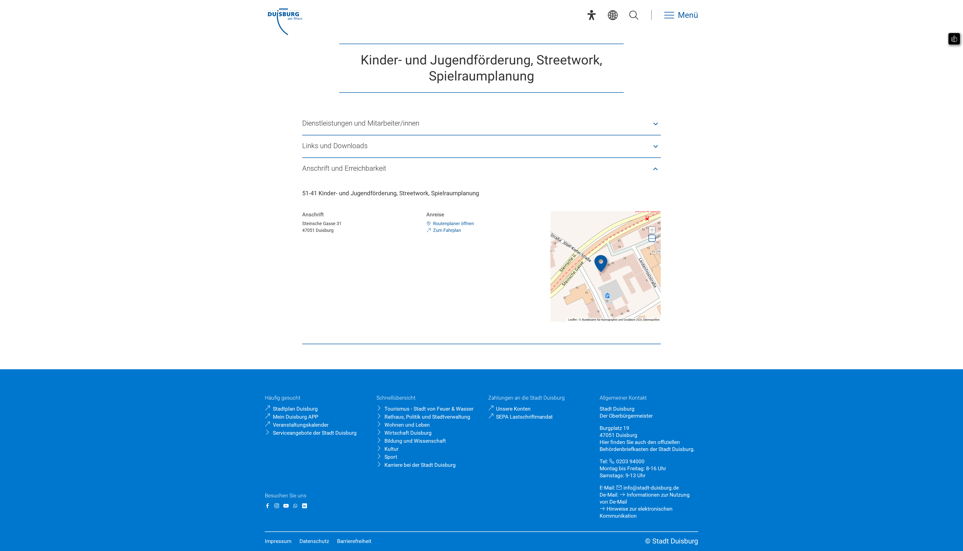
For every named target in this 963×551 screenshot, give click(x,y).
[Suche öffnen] (634, 15)
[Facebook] (267, 505)
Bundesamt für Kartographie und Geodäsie (608, 319)
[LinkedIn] (304, 505)
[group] (605, 266)
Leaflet (572, 319)
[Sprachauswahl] (613, 15)
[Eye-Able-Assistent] (592, 15)
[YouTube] (286, 505)
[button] (481, 124)
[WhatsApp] (295, 505)
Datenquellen (651, 319)
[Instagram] (276, 505)
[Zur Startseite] (285, 22)
